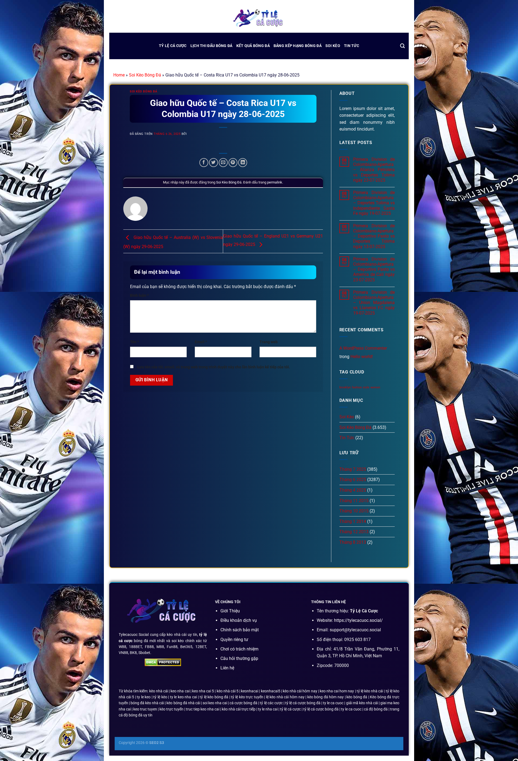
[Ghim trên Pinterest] (233, 162)
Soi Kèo (332, 46)
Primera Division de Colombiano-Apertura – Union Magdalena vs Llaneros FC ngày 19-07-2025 (374, 303)
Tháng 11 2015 (354, 500)
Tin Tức (351, 46)
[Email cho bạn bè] (223, 162)
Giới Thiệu (230, 610)
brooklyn (345, 387)
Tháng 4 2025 (352, 490)
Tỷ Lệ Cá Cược (173, 46)
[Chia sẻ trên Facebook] (203, 162)
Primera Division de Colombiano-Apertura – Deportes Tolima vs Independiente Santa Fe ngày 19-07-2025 (374, 203)
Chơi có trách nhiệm (239, 649)
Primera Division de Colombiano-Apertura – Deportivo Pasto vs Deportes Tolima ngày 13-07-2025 (374, 236)
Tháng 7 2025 (352, 469)
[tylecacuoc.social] (259, 19)
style (366, 387)
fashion (357, 387)
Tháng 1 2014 (352, 521)
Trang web (269, 342)
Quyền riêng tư (234, 639)
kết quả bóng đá (253, 46)
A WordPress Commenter (363, 348)
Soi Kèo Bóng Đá (145, 75)
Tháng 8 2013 (352, 542)
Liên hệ (227, 667)
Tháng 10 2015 (354, 510)
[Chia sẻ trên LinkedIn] (242, 162)
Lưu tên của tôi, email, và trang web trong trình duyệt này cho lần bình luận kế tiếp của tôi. (213, 367)
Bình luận (139, 295)
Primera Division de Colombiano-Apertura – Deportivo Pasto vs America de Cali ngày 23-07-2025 (374, 269)
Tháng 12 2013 (354, 531)
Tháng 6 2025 (352, 479)
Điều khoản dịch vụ (238, 620)
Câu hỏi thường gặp (239, 658)
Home (119, 75)
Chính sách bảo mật (239, 629)
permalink (274, 182)
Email (201, 342)
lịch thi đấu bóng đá (211, 46)
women (375, 387)
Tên (134, 342)
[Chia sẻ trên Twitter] (213, 162)
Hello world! (361, 356)
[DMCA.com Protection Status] (163, 662)
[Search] (402, 46)
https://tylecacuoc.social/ (358, 620)
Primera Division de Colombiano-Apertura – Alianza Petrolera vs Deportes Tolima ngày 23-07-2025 (374, 170)
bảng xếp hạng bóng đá (298, 46)
